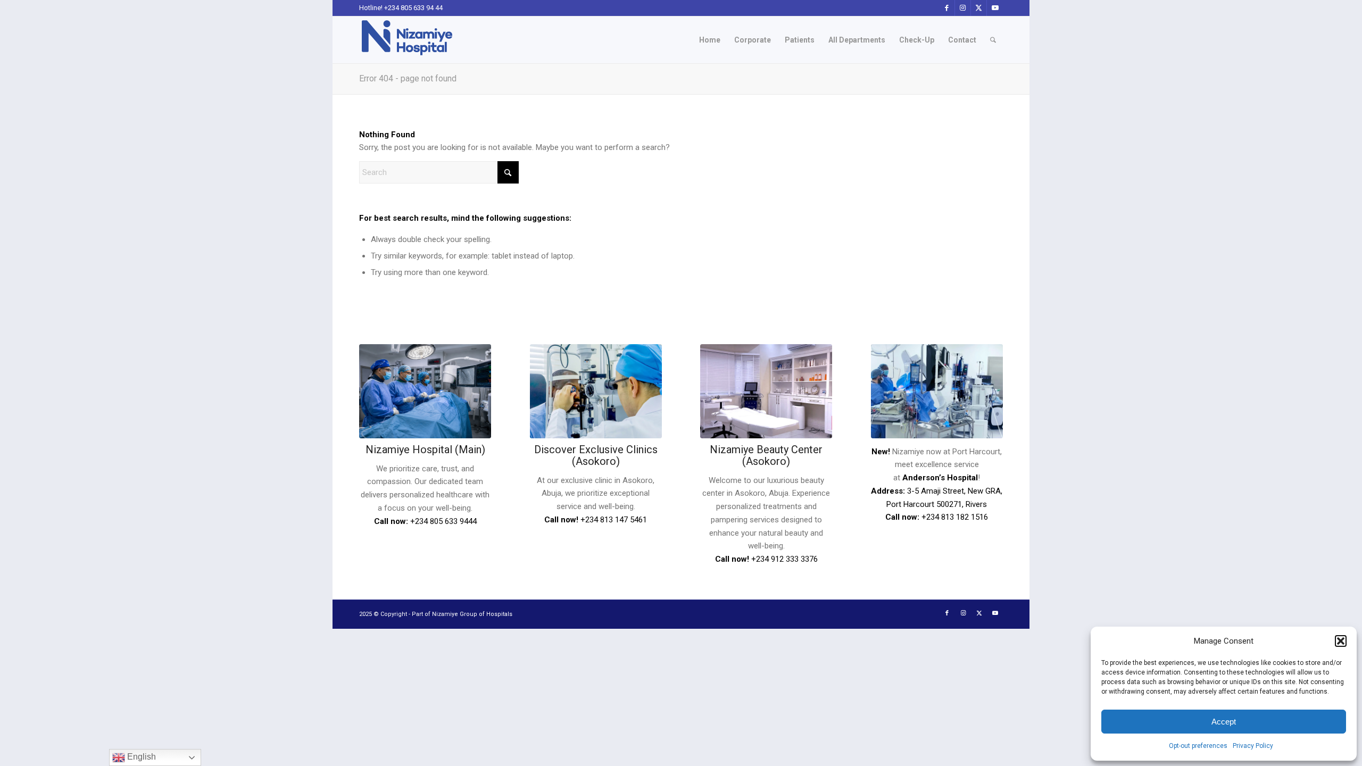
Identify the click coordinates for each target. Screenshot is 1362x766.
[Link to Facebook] (946, 8)
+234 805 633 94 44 (413, 8)
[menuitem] (709, 39)
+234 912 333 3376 (784, 559)
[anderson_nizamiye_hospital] (937, 391)
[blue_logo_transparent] (407, 39)
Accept (1223, 721)
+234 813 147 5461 (613, 519)
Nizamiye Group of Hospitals (472, 614)
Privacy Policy (1253, 746)
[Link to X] (978, 8)
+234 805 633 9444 (443, 521)
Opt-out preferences (1198, 746)
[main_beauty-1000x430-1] (766, 391)
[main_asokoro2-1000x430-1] (596, 391)
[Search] (993, 39)
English (140, 756)
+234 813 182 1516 (954, 517)
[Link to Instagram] (962, 8)
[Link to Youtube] (995, 8)
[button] (1340, 641)
